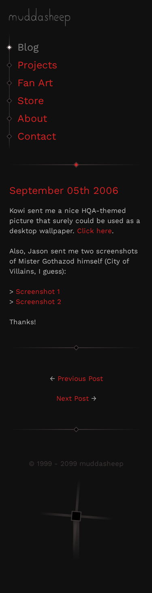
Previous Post (80, 378)
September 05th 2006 (63, 190)
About (32, 118)
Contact (36, 136)
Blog (28, 47)
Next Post (72, 398)
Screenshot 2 (38, 302)
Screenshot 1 (38, 291)
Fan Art (35, 83)
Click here (94, 231)
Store (30, 100)
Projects (37, 65)
